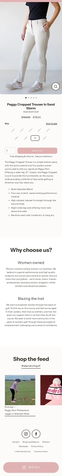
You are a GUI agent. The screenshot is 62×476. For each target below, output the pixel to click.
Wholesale (23, 446)
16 (44, 138)
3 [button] (31, 98)
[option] (31, 48)
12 (26, 138)
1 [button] (26, 98)
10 (16, 138)
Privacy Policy (37, 446)
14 (35, 138)
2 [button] (29, 98)
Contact (15, 442)
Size (7, 123)
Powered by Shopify (41, 451)
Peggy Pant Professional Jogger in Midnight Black (17, 412)
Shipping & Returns (30, 442)
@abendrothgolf (30, 365)
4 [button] (34, 98)
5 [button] (36, 98)
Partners (46, 442)
